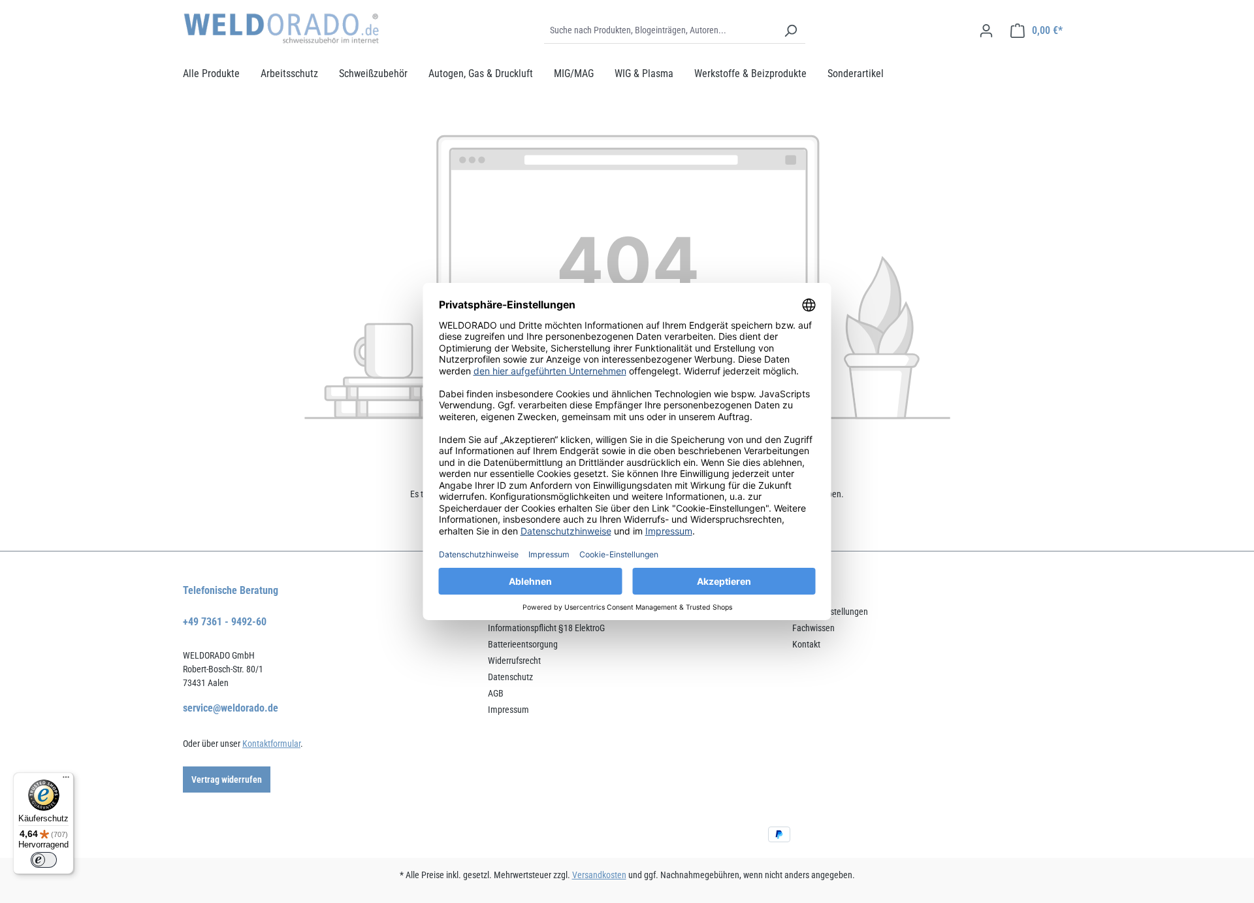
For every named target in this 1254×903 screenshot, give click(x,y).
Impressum (508, 709)
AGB (496, 693)
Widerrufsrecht (514, 660)
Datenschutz (510, 677)
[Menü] (66, 780)
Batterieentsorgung (523, 644)
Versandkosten (599, 875)
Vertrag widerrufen (226, 779)
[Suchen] (790, 31)
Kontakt (806, 644)
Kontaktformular (271, 743)
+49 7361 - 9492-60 (224, 622)
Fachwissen (813, 628)
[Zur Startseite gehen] (281, 28)
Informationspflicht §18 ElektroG (546, 628)
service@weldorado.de (230, 708)
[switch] (44, 860)
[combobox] (660, 31)
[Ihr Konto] (986, 31)
